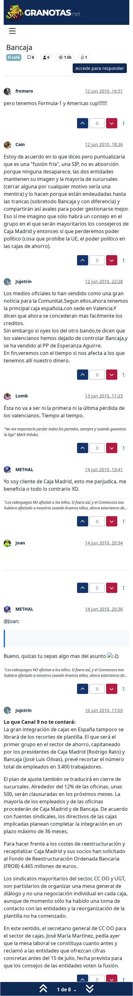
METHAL (24, 469)
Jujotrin (23, 281)
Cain (20, 144)
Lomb (21, 396)
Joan (20, 543)
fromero (24, 91)
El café (14, 57)
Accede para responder (99, 68)
